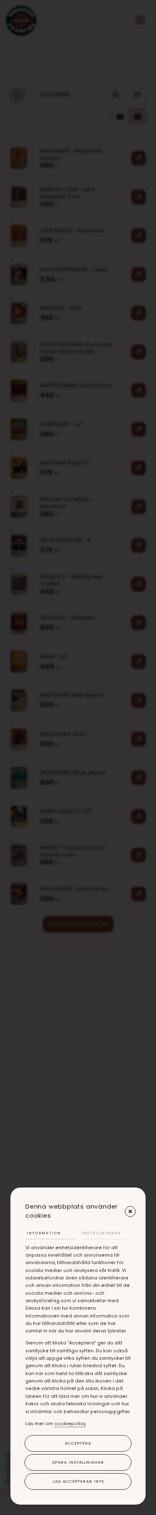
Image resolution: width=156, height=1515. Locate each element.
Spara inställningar (78, 1462)
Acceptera (78, 1443)
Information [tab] (44, 1233)
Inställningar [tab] (101, 1233)
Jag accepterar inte (78, 1481)
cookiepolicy (70, 1424)
